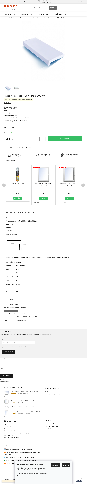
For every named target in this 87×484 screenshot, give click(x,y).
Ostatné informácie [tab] (29, 212)
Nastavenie (22, 480)
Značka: (7, 103)
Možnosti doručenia (9, 127)
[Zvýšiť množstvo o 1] (45, 138)
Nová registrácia (4, 379)
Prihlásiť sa (9, 352)
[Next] (83, 185)
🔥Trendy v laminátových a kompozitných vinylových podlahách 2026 (22, 453)
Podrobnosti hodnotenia (25, 99)
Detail (43, 198)
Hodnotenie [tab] (20, 212)
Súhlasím (66, 465)
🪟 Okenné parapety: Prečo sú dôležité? (18, 449)
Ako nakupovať (8, 429)
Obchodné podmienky (9, 431)
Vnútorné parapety (21, 265)
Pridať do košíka (64, 139)
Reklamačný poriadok (9, 435)
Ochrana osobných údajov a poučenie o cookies (16, 433)
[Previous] (4, 185)
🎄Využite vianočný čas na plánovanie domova (20, 460)
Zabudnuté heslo (4, 381)
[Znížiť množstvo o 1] (45, 140)
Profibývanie (51, 429)
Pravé (38, 202)
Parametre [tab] (12, 212)
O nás (7, 2)
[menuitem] (10, 14)
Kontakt (6, 424)
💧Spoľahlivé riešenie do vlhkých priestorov (19, 457)
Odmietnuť (55, 465)
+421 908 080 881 (53, 426)
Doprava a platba (16, 2)
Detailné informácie (9, 122)
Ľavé (34, 202)
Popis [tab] (6, 212)
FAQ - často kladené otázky (52, 394)
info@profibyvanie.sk (53, 424)
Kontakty (26, 2)
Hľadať (52, 8)
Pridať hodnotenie (11, 311)
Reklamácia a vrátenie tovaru (11, 437)
